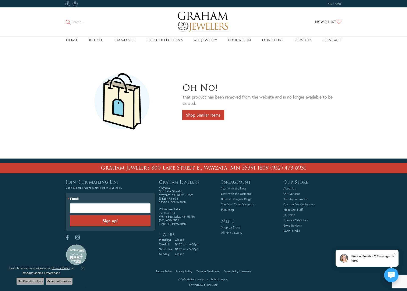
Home (72, 40)
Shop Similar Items (203, 115)
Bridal (96, 40)
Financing (227, 209)
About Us (289, 188)
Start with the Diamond (236, 194)
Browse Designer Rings (236, 199)
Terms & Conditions (208, 271)
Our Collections (164, 40)
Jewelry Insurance (295, 199)
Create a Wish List (295, 220)
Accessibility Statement (237, 271)
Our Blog (289, 215)
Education (239, 40)
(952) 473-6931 (288, 168)
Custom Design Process (299, 204)
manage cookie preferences (41, 272)
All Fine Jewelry (231, 233)
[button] (334, 3)
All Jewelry (205, 40)
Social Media (291, 231)
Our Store (273, 40)
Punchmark (210, 285)
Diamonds (124, 40)
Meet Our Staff (293, 209)
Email (74, 199)
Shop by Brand (230, 227)
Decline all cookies (30, 281)
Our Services (291, 194)
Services (303, 40)
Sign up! (110, 220)
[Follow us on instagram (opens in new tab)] (75, 3)
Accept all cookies (59, 281)
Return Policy (164, 271)
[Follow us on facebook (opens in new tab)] (67, 3)
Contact (332, 40)
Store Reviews (292, 225)
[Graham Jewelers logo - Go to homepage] (204, 21)
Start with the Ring (233, 188)
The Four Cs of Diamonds (238, 204)
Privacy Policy (184, 271)
